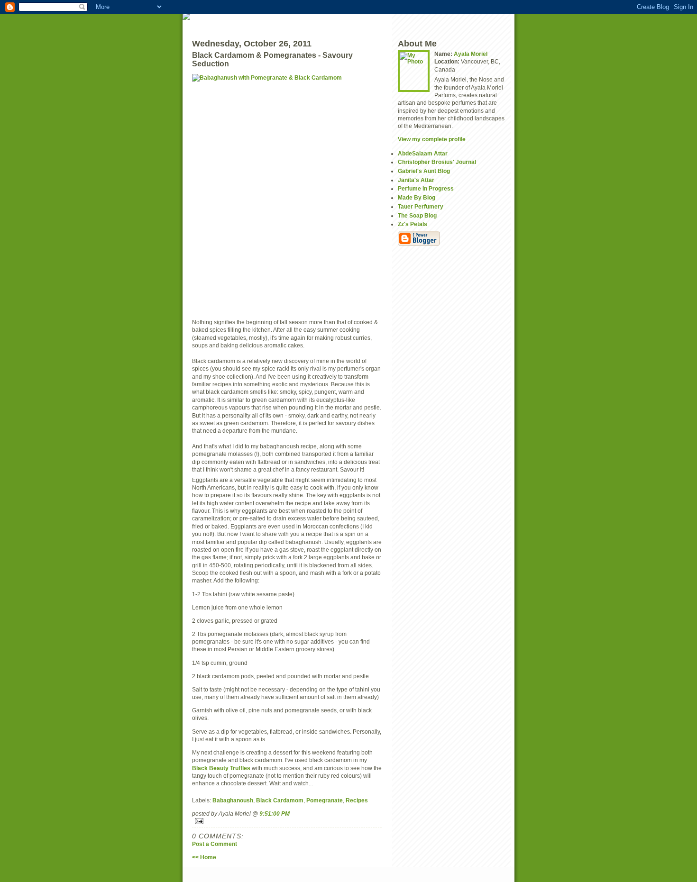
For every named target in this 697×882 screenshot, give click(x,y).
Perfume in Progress (426, 188)
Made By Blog (416, 197)
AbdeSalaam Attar (423, 153)
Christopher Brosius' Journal (437, 162)
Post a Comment (214, 844)
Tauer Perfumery (420, 206)
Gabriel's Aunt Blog (424, 171)
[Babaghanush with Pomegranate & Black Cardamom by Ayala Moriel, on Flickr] (287, 192)
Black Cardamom (279, 800)
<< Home (204, 857)
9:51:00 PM (274, 813)
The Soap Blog (417, 215)
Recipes (357, 800)
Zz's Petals (412, 224)
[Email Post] (287, 821)
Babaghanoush (232, 800)
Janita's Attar (416, 180)
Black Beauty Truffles (221, 768)
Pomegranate (324, 800)
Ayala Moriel (470, 54)
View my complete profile (432, 139)
